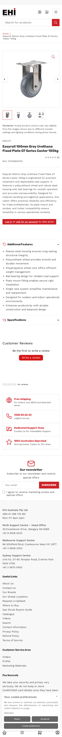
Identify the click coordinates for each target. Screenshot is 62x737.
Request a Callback (14, 600)
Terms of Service (12, 640)
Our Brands (9, 592)
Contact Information (14, 627)
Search (6, 622)
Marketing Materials (14, 665)
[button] (9, 384)
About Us (8, 583)
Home (5, 33)
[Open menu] (56, 12)
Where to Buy (10, 605)
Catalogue (8, 614)
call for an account (27, 221)
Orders (6, 656)
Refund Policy (10, 635)
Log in (8, 221)
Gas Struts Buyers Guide (17, 609)
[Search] (55, 22)
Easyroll (6, 140)
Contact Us (9, 587)
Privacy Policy (10, 631)
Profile (6, 661)
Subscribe (49, 485)
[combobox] (31, 22)
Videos (6, 618)
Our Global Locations (15, 596)
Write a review (31, 357)
